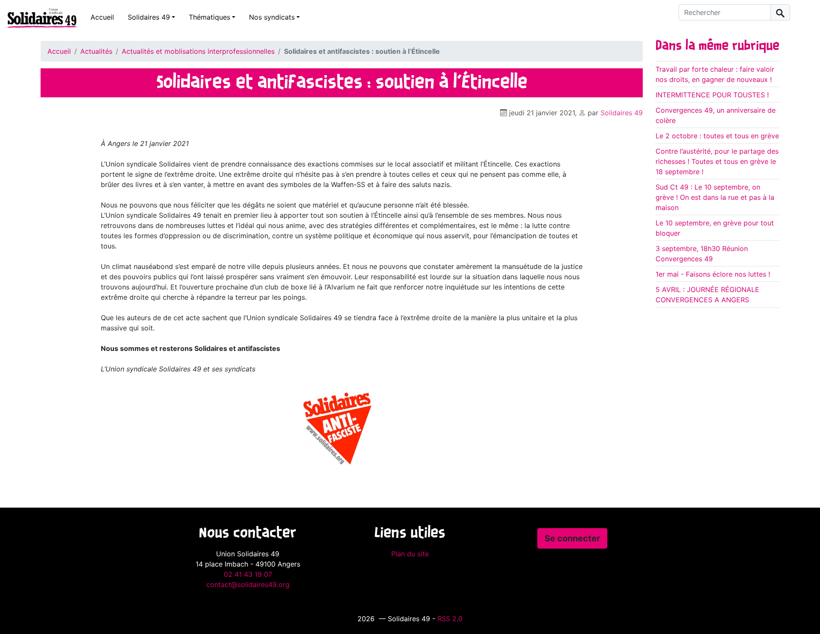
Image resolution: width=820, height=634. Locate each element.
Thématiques (209, 17)
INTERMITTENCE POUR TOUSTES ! (712, 95)
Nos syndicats (272, 17)
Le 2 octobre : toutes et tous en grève (717, 135)
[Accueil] (38, 17)
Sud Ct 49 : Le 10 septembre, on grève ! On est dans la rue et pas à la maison (715, 197)
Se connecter (572, 538)
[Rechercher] (780, 12)
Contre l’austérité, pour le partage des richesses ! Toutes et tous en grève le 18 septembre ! (717, 161)
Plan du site (410, 553)
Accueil (102, 17)
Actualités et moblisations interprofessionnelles (198, 51)
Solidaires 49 (149, 17)
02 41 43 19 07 (248, 574)
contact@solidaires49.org (248, 584)
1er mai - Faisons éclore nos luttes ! (713, 274)
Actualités (96, 51)
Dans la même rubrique (717, 46)
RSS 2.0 (450, 618)
